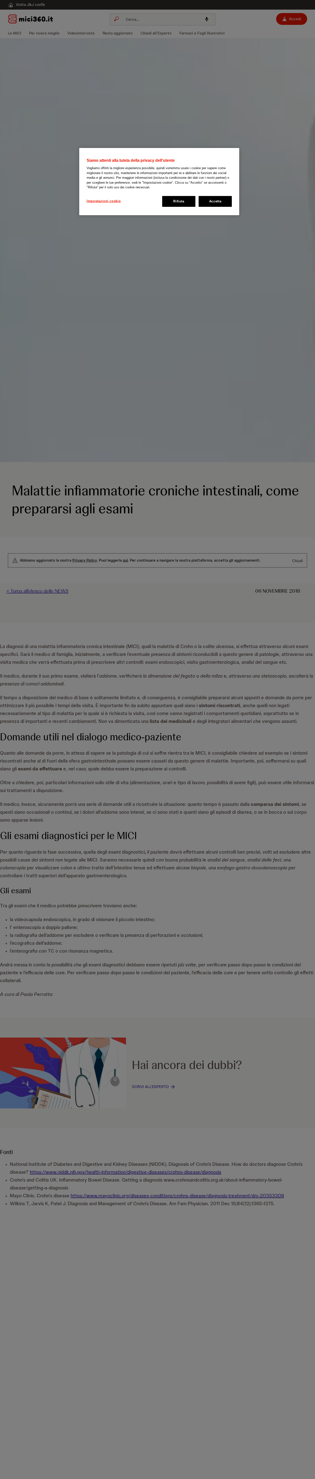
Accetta (215, 201)
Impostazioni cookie (104, 201)
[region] (159, 181)
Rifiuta (178, 201)
